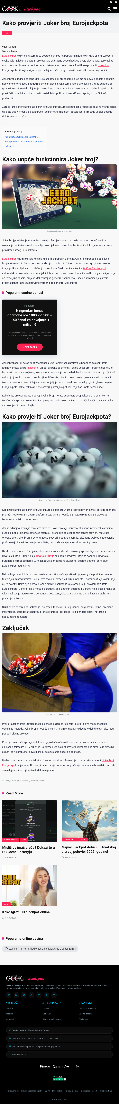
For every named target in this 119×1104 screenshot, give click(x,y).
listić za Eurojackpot (94, 268)
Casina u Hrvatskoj (87, 1008)
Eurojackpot (9, 55)
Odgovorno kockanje (52, 1019)
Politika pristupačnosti (88, 1091)
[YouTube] (116, 2)
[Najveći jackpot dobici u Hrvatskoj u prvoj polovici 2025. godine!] (89, 820)
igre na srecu (22, 780)
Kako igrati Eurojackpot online (26, 912)
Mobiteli (9, 1014)
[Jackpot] (21, 8)
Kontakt (46, 1008)
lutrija (41, 780)
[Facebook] (111, 2)
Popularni (29, 305)
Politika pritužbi (13, 1091)
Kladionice (83, 1019)
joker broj (33, 780)
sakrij (18, 131)
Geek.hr (9, 1008)
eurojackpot (10, 780)
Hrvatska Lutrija (45, 555)
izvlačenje (33, 367)
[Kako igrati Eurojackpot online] (29, 885)
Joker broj (104, 65)
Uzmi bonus (30, 346)
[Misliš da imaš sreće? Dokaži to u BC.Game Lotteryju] (29, 821)
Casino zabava (10, 839)
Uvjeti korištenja (106, 1091)
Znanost (10, 1019)
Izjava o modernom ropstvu (32, 1091)
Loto (7, 33)
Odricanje (47, 1014)
